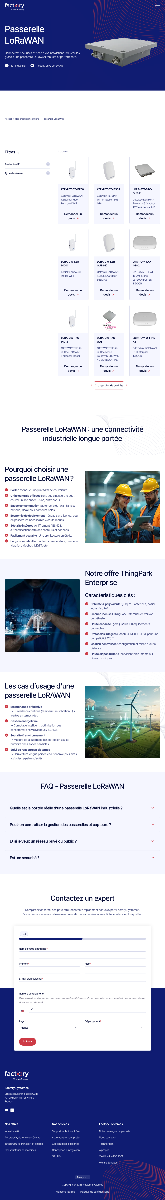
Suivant (27, 1041)
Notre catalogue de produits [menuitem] (114, 1131)
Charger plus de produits (109, 385)
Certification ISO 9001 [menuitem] (111, 1156)
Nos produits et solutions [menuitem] (27, 118)
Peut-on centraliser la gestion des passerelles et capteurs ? (60, 824)
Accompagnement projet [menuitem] (66, 1137)
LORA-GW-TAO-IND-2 (142, 263)
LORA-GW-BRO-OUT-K (142, 191)
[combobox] (49, 1027)
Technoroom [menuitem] (106, 1143)
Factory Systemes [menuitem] (111, 1124)
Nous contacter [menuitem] (107, 1137)
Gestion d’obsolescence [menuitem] (65, 1143)
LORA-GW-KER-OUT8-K (106, 263)
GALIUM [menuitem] (56, 1156)
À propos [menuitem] (104, 1150)
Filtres (10, 152)
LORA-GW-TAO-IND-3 (70, 339)
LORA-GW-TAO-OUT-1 (106, 339)
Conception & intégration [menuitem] (66, 1150)
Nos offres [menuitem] (11, 1124)
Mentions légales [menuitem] (65, 1191)
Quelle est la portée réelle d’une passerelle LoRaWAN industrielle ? (66, 808)
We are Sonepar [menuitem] (108, 1162)
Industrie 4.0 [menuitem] (12, 1131)
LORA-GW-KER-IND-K (70, 263)
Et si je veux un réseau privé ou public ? (43, 841)
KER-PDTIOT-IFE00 (72, 189)
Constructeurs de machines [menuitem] (20, 1150)
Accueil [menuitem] (8, 118)
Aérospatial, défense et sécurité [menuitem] (22, 1137)
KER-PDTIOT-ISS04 (108, 189)
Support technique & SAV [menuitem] (66, 1131)
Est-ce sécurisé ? (24, 857)
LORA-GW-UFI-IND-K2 (144, 339)
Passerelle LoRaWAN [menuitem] (53, 118)
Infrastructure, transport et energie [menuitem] (24, 1143)
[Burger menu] (157, 7)
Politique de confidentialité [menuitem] (94, 1191)
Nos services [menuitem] (60, 1124)
